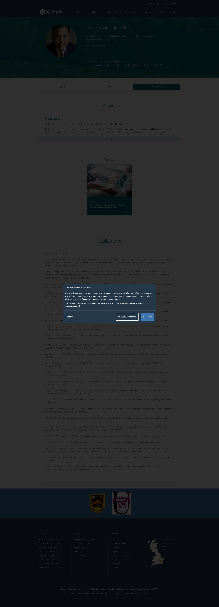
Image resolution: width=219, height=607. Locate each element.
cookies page (71, 306)
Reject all (69, 317)
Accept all (147, 317)
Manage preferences (127, 317)
